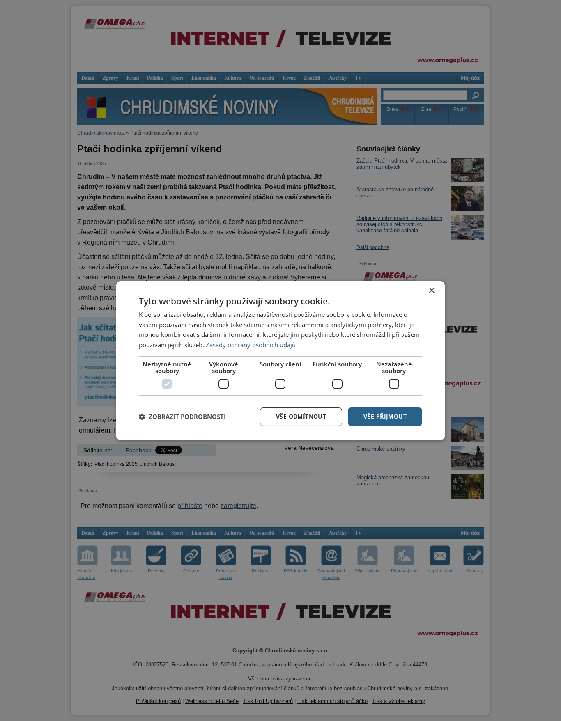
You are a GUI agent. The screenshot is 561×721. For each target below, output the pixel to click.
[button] (182, 416)
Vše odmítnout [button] (301, 416)
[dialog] (280, 360)
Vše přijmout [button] (385, 416)
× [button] (431, 290)
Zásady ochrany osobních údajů (251, 345)
